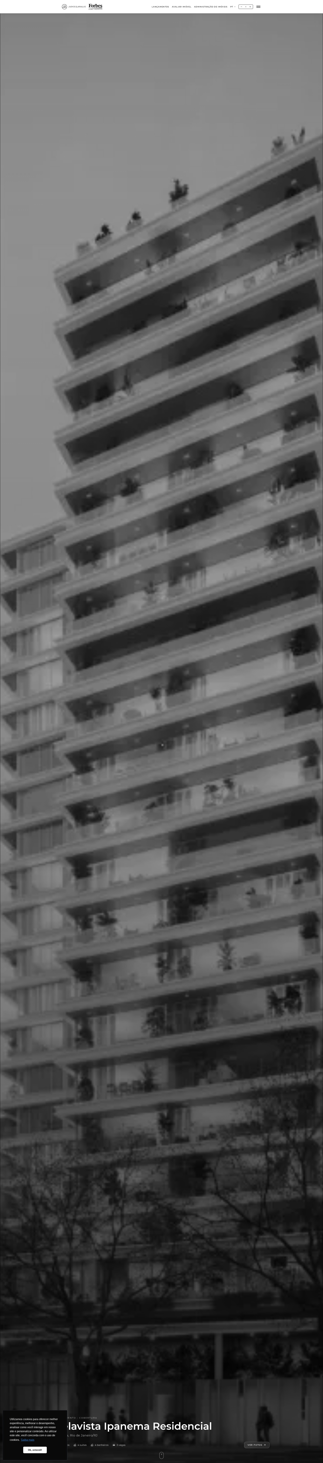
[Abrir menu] (258, 6)
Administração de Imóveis (211, 7)
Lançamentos (160, 7)
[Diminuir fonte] (241, 7)
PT (231, 7)
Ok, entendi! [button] (35, 1450)
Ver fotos (255, 1445)
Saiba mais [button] (27, 1439)
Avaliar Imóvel (181, 7)
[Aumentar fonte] (250, 7)
